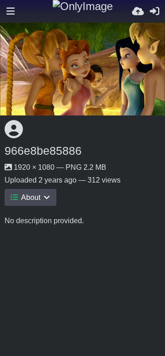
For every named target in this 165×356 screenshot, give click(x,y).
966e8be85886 (43, 150)
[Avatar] (14, 129)
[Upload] (138, 11)
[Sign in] (154, 11)
